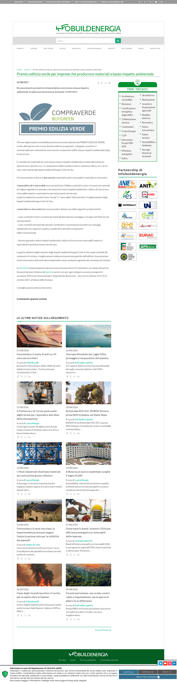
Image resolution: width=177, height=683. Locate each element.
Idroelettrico (148, 95)
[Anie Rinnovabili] (127, 184)
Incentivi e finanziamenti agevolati (148, 107)
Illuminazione (148, 99)
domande (24, 268)
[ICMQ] (148, 194)
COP (124, 135)
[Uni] (148, 204)
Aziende (33, 48)
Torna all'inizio (102, 630)
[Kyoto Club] (127, 215)
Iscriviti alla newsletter (112, 2)
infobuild (19, 2)
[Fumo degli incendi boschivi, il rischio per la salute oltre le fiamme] (39, 575)
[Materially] (127, 204)
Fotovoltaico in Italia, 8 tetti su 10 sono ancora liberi (36, 356)
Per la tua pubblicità (88, 660)
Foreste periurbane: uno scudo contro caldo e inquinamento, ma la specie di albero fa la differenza (88, 596)
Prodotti (20, 48)
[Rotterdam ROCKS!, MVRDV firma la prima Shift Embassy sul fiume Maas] (88, 393)
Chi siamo (62, 660)
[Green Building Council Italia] (127, 256)
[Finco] (127, 246)
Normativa (147, 122)
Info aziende (126, 48)
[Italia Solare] (127, 235)
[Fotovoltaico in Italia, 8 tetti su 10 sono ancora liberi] (39, 336)
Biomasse (126, 104)
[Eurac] (148, 235)
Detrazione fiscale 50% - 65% (128, 143)
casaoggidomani (35, 2)
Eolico (125, 158)
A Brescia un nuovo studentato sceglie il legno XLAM (88, 473)
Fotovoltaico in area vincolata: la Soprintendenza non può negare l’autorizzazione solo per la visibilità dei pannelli (38, 534)
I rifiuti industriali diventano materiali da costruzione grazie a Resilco (39, 473)
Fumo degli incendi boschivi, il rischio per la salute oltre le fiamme (38, 594)
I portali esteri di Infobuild (59, 2)
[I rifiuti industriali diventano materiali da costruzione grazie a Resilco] (39, 453)
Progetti (111, 48)
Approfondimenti (94, 48)
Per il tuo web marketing (86, 2)
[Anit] (148, 184)
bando (48, 272)
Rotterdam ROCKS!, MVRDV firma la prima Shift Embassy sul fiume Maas (87, 412)
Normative (76, 48)
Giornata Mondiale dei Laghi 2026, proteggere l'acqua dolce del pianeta (87, 356)
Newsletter (155, 48)
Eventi (141, 48)
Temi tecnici (48, 48)
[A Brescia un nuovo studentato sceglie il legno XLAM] (88, 453)
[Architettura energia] (127, 225)
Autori (73, 660)
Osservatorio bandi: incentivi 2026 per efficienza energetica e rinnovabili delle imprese (88, 532)
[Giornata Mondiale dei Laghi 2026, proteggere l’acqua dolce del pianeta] (88, 336)
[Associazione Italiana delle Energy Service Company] (148, 225)
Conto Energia (129, 131)
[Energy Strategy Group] (127, 194)
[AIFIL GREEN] (148, 246)
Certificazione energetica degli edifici (128, 111)
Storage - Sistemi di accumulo (146, 153)
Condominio (128, 126)
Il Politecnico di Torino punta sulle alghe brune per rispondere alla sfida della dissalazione (38, 414)
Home (19, 70)
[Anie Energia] (148, 215)
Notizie (63, 48)
